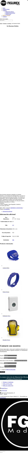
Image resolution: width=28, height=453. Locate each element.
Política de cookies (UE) (8, 385)
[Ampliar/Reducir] (0, 451)
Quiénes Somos (6, 9)
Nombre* (2, 355)
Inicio (4, 8)
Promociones (8, 14)
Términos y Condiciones (8, 382)
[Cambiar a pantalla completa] (1, 451)
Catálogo (5, 10)
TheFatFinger (3, 397)
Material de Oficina (9, 11)
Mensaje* (2, 367)
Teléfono (2, 363)
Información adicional (7, 211)
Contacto (5, 16)
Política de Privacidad (10, 369)
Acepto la (8, 369)
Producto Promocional (10, 13)
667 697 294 (4, 390)
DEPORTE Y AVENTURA (7, 23)
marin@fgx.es (4, 388)
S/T (13, 225)
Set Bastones (7, 209)
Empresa (2, 358)
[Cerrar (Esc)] (4, 451)
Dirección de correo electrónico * (7, 360)
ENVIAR (2, 372)
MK (13, 240)
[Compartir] (3, 451)
